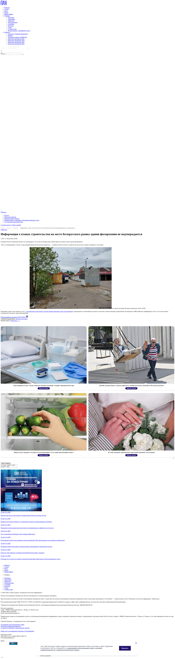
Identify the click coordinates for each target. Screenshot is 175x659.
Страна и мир (12, 29)
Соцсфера (11, 24)
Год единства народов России (13, 222)
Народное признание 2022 (16, 44)
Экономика (11, 19)
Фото (6, 11)
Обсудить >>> (15, 320)
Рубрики (7, 16)
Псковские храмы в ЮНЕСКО (17, 37)
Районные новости (10, 217)
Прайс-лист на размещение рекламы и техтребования (17, 631)
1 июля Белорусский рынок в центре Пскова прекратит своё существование (49, 311)
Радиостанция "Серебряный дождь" (19, 30)
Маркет (10, 35)
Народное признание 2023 (16, 42)
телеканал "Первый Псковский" (18, 34)
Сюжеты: (3, 212)
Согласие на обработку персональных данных (15, 628)
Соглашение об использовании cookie (12, 624)
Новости (7, 7)
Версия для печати (22, 319)
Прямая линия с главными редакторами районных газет (21, 220)
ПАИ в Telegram (5, 463)
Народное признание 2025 (16, 39)
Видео (6, 12)
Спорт (10, 27)
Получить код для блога (8, 319)
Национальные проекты (11, 218)
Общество (11, 21)
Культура (11, 25)
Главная (3, 228)
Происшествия (12, 22)
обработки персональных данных (68, 650)
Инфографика (8, 14)
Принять (124, 648)
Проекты (7, 32)
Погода (6, 215)
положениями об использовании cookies (80, 648)
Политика (11, 17)
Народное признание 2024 (16, 40)
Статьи (6, 9)
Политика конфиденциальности (11, 626)
